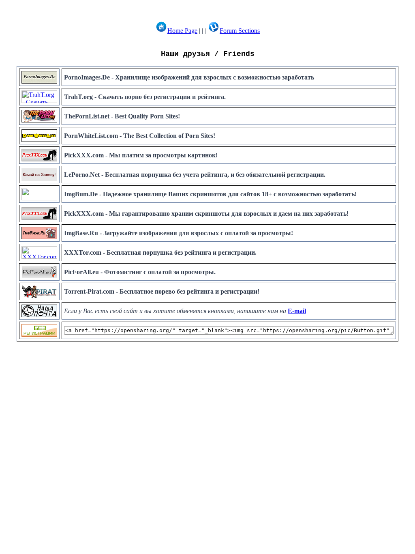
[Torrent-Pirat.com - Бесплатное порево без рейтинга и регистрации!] (39, 295)
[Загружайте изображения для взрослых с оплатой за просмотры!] (39, 237)
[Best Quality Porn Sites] (39, 120)
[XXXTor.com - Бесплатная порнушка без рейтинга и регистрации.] (39, 256)
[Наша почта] (39, 314)
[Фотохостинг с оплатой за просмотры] (39, 276)
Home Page (182, 30)
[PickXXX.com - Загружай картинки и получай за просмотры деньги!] (39, 217)
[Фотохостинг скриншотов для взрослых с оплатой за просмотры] (39, 159)
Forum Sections (240, 30)
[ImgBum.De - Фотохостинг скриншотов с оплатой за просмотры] (39, 198)
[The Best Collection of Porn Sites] (39, 139)
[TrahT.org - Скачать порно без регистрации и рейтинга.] (39, 100)
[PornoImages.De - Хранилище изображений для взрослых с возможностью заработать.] (39, 81)
